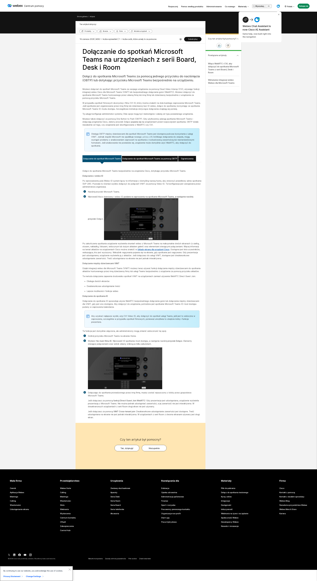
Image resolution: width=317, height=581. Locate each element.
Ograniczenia (187, 158)
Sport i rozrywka (168, 505)
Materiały (242, 6)
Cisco (281, 488)
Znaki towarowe (145, 559)
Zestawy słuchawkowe (120, 488)
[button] (278, 6)
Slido (62, 505)
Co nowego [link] (230, 6)
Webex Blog (284, 501)
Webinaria (64, 509)
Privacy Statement (11, 576)
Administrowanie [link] (214, 6)
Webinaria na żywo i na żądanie (234, 513)
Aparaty (113, 492)
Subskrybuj (192, 39)
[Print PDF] (180, 39)
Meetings (14, 497)
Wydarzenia (65, 513)
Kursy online (226, 497)
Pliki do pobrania (228, 488)
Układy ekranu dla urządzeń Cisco (153, 249)
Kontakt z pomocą (287, 492)
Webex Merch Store (287, 509)
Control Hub (65, 530)
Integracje (225, 501)
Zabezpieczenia (67, 526)
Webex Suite (65, 488)
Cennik (13, 488)
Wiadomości (15, 505)
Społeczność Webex (229, 518)
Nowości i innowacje (230, 526)
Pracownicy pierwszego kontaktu (175, 509)
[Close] (69, 569)
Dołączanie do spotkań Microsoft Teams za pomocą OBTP (149, 158)
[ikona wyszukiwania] (254, 6)
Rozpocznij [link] (173, 6)
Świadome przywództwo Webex (293, 505)
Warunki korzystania (95, 559)
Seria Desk (115, 497)
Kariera (282, 513)
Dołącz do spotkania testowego (234, 492)
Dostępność (226, 505)
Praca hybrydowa (169, 522)
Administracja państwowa (172, 497)
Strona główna (82, 16)
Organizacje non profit (171, 513)
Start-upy (165, 518)
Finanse (164, 501)
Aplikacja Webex (17, 492)
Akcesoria (114, 513)
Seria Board (115, 505)
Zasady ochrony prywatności (115, 559)
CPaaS (63, 522)
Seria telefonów (117, 509)
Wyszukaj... (260, 6)
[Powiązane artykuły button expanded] (237, 55)
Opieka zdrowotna (169, 492)
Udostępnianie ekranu (19, 509)
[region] (36, 573)
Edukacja (165, 488)
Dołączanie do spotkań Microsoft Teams (102, 158)
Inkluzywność (227, 509)
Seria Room (115, 501)
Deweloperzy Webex (230, 522)
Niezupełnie (154, 448)
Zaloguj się (303, 6)
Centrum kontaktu (68, 518)
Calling (13, 501)
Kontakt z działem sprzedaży (291, 497)
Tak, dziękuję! (126, 448)
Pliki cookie (132, 559)
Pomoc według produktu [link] (192, 6)
